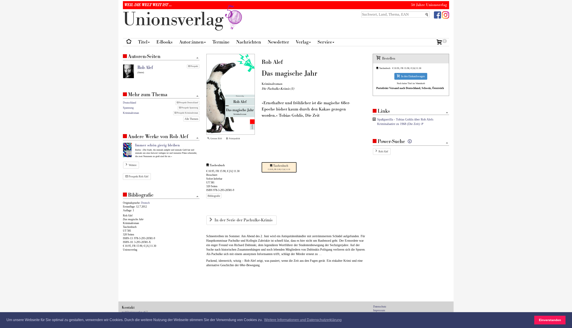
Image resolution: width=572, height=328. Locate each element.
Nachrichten (248, 42)
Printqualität (234, 138)
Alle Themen (191, 118)
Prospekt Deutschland (188, 103)
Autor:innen (191, 42)
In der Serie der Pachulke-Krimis (244, 220)
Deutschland (129, 102)
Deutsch (145, 202)
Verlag (302, 42)
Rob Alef (383, 151)
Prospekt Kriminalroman (187, 113)
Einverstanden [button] (550, 320)
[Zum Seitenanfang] (447, 113)
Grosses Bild (216, 138)
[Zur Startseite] (129, 42)
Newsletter (278, 42)
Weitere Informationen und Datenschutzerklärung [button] (303, 320)
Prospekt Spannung (189, 108)
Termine (220, 42)
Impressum (379, 310)
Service (325, 42)
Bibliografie (214, 195)
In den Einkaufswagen (412, 76)
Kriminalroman (131, 112)
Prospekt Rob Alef (138, 176)
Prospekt (194, 66)
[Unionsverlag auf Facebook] (437, 14)
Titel (142, 42)
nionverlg (176, 19)
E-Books (164, 42)
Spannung (128, 107)
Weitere (133, 165)
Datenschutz (379, 306)
